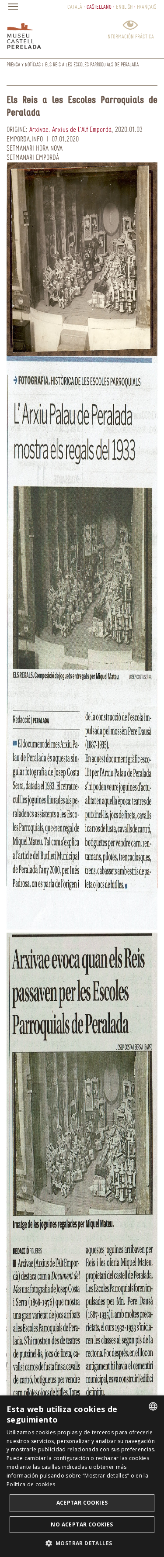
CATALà (74, 6)
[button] (82, 1543)
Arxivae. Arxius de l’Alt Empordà (70, 129)
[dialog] (82, 1476)
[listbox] (153, 1406)
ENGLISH (124, 6)
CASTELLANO (99, 6)
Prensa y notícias (24, 64)
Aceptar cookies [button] (82, 1502)
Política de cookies (31, 1484)
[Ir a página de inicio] (24, 34)
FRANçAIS (146, 6)
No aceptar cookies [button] (82, 1524)
